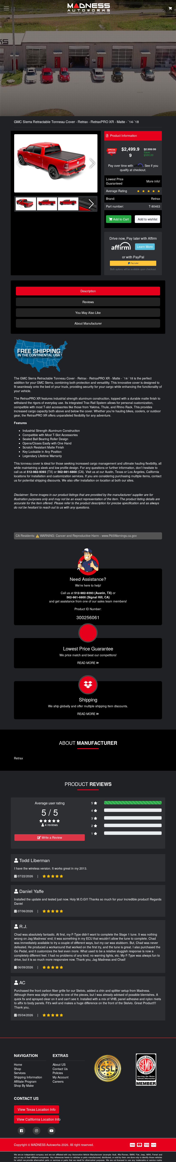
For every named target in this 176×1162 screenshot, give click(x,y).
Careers (58, 1081)
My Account (60, 1077)
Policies (58, 1073)
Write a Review (51, 837)
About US (59, 1064)
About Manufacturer (88, 323)
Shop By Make (24, 1085)
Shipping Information (28, 1077)
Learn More (145, 246)
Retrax (155, 198)
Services (20, 1073)
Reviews (88, 302)
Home (18, 1064)
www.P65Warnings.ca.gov (119, 535)
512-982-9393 (36, 472)
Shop (17, 1069)
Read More (86, 663)
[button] (92, 163)
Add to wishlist (147, 219)
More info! (153, 181)
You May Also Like (88, 312)
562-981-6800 (67, 472)
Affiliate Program (25, 1081)
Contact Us (60, 1069)
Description (88, 291)
